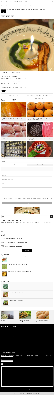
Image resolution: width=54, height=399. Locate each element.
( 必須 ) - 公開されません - (8, 179)
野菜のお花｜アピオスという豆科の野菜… (16, 292)
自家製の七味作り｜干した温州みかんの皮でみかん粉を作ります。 (20, 271)
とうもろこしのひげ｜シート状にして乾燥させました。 (18, 264)
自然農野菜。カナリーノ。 (14, 95)
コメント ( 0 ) (14, 164)
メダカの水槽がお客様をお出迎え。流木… (16, 300)
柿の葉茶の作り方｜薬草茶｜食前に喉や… (16, 284)
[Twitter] (25, 389)
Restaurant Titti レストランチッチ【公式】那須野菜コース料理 (14, 1)
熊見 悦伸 (22, 10)
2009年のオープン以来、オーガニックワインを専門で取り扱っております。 (14, 242)
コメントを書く (15, 10)
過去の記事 (27, 250)
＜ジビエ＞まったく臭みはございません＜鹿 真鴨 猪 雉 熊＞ (12, 246)
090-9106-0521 (8, 329)
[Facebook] (27, 389)
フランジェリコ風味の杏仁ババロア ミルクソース (37, 157)
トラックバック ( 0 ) (40, 164)
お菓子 (9, 10)
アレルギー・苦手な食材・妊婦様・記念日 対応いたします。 (12, 238)
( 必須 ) (4, 175)
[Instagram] (29, 389)
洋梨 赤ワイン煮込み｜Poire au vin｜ (8, 138)
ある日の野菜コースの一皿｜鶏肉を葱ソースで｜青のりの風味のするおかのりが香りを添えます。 (39, 96)
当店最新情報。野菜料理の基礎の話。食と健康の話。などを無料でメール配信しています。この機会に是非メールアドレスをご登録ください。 (26, 222)
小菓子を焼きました (5, 157)
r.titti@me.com (10, 342)
